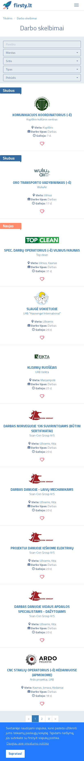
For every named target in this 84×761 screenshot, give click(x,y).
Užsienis (48, 321)
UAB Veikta (42, 372)
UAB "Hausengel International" (42, 313)
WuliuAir (42, 187)
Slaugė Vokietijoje (42, 309)
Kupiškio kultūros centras (42, 119)
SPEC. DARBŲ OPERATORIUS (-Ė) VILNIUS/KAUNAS (42, 250)
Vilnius (48, 195)
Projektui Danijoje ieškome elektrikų (42, 548)
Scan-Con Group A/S (42, 435)
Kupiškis (48, 127)
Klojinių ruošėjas (42, 367)
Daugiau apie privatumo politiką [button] (28, 743)
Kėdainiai (57, 687)
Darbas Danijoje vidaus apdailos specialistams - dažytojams (42, 609)
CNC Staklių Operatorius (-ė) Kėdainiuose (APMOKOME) (42, 672)
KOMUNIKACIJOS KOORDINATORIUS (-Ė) (42, 115)
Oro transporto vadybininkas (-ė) (42, 182)
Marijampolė (48, 380)
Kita (53, 443)
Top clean (42, 255)
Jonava (47, 687)
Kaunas (52, 263)
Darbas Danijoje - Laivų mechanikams (42, 489)
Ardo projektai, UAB (42, 679)
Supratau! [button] (15, 753)
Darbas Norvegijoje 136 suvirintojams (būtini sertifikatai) (42, 428)
